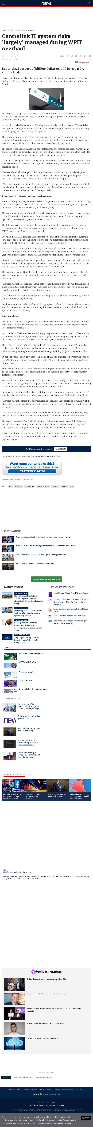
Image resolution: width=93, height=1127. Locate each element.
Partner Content (13, 587)
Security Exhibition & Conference (33, 689)
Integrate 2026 (25, 681)
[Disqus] (46, 835)
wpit (71, 486)
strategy (64, 486)
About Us (19, 1090)
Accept (85, 1118)
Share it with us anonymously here (45, 456)
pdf (15, 125)
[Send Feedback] (81, 56)
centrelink (18, 486)
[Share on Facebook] (72, 56)
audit (10, 486)
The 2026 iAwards (26, 672)
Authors (41, 1090)
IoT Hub (60, 1105)
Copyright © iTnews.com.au (11, 479)
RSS (84, 1090)
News (12, 30)
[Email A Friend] (85, 56)
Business (21, 30)
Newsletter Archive (68, 1090)
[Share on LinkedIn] (76, 56)
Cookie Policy (47, 1123)
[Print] (89, 56)
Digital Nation (50, 1105)
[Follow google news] (82, 62)
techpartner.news (36, 1105)
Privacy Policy (57, 1110)
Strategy (31, 30)
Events (10, 648)
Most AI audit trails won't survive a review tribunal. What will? (32, 1077)
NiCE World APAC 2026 (29, 662)
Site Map (78, 1090)
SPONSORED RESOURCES (62, 587)
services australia (43, 486)
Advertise (57, 1090)
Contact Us (11, 1090)
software (55, 486)
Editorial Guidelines (30, 1090)
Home (4, 30)
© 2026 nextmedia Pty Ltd (51, 1094)
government (29, 486)
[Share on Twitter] (68, 56)
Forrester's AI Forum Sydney (31, 654)
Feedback (49, 1090)
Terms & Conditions (69, 1110)
